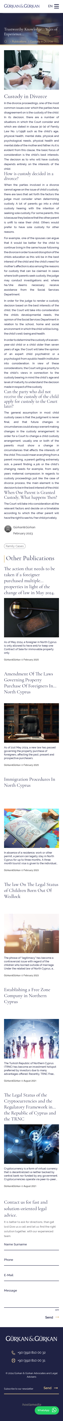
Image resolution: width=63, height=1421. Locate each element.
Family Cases (15, 546)
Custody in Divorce (41, 41)
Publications (19, 41)
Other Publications (30, 558)
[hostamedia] (31, 1404)
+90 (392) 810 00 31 (31, 1360)
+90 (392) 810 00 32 (32, 1352)
